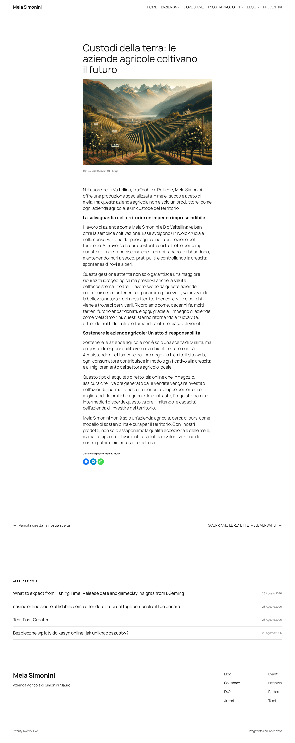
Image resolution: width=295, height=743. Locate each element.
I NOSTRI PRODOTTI (224, 7)
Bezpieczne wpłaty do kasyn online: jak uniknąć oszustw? (71, 633)
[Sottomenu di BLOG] (258, 7)
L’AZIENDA (169, 7)
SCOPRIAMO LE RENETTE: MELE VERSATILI (242, 525)
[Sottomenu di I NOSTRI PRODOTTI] (242, 7)
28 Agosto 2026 (272, 593)
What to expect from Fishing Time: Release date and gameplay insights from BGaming (98, 593)
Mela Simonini (27, 7)
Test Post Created (31, 619)
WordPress (275, 731)
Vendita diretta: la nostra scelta (44, 525)
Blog (115, 170)
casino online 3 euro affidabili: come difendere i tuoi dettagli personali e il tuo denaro (96, 606)
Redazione (102, 170)
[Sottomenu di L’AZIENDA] (179, 7)
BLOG (251, 7)
